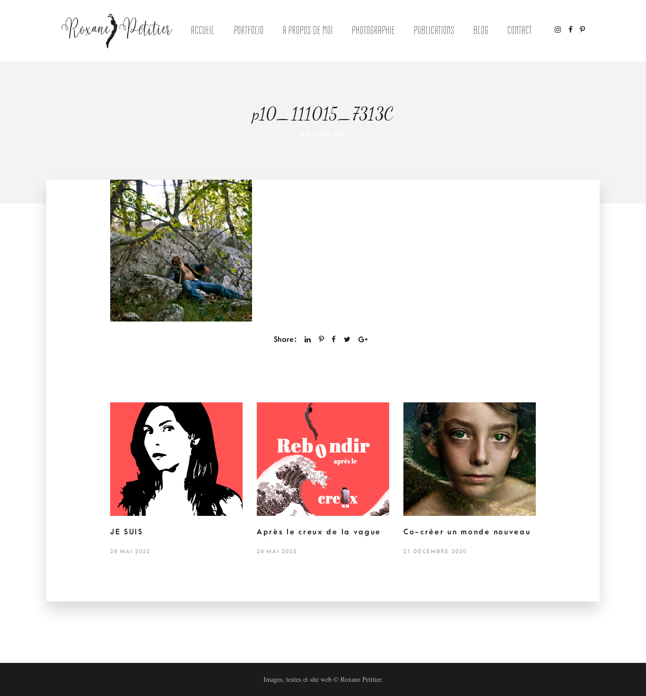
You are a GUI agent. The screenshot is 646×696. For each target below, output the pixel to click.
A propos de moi (307, 30)
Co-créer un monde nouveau (467, 532)
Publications (434, 30)
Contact (519, 30)
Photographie (373, 30)
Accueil (203, 30)
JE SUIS (126, 532)
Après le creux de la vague (319, 532)
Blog (481, 30)
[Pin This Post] (321, 339)
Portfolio (249, 30)
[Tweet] (347, 339)
